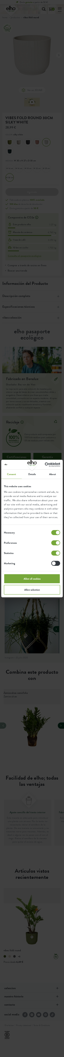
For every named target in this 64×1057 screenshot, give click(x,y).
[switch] (55, 542)
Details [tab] (32, 474)
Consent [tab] (11, 474)
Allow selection (32, 590)
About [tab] (52, 474)
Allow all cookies (32, 579)
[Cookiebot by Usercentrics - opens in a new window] (46, 464)
